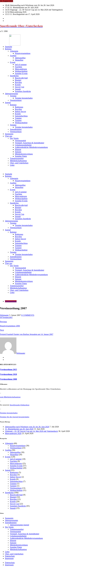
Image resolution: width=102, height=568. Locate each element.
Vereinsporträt (20, 140)
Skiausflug (19, 60)
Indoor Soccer (20, 111)
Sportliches (14, 76)
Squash (18, 89)
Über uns (8, 136)
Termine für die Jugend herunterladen (14, 417)
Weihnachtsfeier (21, 71)
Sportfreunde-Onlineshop (19, 405)
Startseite (8, 47)
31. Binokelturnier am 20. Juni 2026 (19, 429)
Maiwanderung (21, 69)
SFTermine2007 (6, 317)
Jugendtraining (16, 129)
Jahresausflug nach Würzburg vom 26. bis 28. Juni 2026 (27, 427)
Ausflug (13, 56)
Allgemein (14, 51)
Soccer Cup (19, 87)
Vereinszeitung (16, 100)
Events (12, 62)
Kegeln (18, 85)
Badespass (19, 107)
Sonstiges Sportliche (23, 91)
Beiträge (8, 49)
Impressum (9, 558)
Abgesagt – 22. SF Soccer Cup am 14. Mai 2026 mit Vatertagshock (31, 431)
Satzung (18, 152)
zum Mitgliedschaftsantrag (10, 397)
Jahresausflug (20, 58)
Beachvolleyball (21, 78)
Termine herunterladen (24, 98)
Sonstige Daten (21, 156)
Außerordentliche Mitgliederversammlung (31, 147)
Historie (18, 149)
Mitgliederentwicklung (24, 154)
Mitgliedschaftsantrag (18, 161)
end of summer (21, 64)
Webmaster (4, 315)
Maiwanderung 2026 (13, 433)
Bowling (18, 82)
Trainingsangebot (17, 158)
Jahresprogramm (11, 94)
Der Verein (14, 138)
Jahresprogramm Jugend (19, 525)
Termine (13, 96)
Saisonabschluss (21, 116)
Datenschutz (10, 556)
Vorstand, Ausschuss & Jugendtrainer (29, 143)
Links (12, 165)
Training (18, 118)
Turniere (18, 120)
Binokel (18, 80)
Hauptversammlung (22, 53)
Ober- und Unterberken (19, 163)
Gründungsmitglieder (23, 145)
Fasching (18, 67)
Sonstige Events (21, 73)
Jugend (8, 102)
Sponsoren (9, 134)
